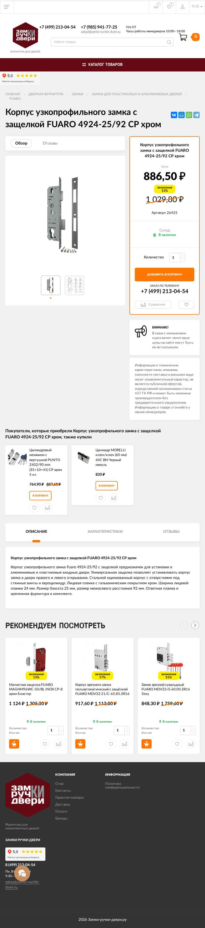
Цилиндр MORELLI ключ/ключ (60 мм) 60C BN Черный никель (111, 458)
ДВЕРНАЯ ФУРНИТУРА (46, 94)
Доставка (62, 804)
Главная (12, 94)
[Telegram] (196, 115)
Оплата (61, 811)
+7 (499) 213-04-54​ (57, 27)
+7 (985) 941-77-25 (99, 27)
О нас (59, 784)
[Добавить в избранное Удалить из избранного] (186, 305)
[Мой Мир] (181, 115)
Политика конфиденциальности (122, 785)
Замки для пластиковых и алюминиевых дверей (137, 94)
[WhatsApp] (189, 115)
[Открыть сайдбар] (7, 6)
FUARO (15, 98)
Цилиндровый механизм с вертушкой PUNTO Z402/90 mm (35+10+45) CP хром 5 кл (45, 463)
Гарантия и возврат (69, 797)
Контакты (63, 791)
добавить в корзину (164, 274)
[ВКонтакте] (174, 115)
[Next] (195, 625)
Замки (77, 94)
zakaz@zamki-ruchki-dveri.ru (101, 31)
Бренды (61, 818)
